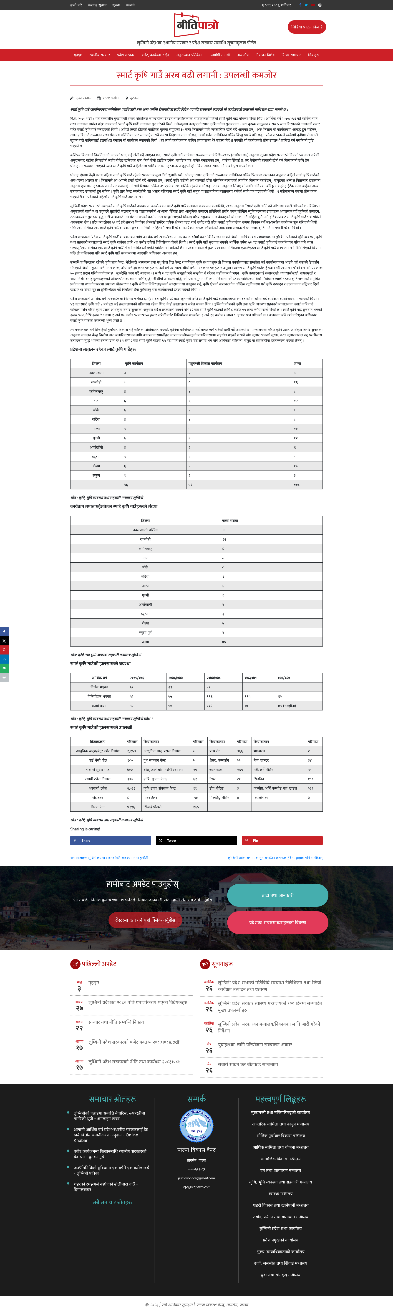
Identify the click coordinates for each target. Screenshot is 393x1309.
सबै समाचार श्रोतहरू (112, 1202)
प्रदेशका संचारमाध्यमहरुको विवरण (277, 922)
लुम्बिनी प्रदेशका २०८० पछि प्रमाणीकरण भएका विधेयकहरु (137, 1002)
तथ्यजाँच (243, 55)
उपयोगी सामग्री (220, 55)
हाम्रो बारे (76, 5)
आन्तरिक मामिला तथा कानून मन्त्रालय (280, 1124)
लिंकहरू (313, 55)
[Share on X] (4, 640)
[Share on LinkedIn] (4, 659)
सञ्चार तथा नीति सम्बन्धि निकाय (116, 1022)
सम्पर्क (130, 5)
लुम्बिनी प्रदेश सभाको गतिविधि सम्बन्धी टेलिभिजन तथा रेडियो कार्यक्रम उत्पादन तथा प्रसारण (269, 986)
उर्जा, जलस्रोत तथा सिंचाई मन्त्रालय (280, 1263)
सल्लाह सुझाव (97, 5)
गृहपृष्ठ (78, 55)
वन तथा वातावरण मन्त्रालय (280, 1170)
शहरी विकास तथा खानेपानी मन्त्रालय (281, 1205)
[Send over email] (4, 668)
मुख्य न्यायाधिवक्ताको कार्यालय (281, 1251)
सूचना (116, 5)
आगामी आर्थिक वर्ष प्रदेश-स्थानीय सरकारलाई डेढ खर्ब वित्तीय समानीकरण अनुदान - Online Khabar (111, 1135)
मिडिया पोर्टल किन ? (306, 27)
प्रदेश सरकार (125, 55)
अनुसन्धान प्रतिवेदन (189, 55)
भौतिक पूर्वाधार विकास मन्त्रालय (281, 1135)
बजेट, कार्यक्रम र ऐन (155, 55)
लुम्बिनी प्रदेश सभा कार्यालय (280, 1228)
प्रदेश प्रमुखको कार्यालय (280, 1240)
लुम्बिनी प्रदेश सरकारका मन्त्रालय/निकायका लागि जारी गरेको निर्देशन (269, 1027)
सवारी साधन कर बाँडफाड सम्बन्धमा (248, 1064)
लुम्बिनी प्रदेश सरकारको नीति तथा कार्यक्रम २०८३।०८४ (134, 1062)
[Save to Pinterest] (4, 649)
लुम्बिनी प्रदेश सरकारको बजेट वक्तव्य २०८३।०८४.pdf (133, 1042)
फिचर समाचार (291, 55)
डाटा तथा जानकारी (278, 895)
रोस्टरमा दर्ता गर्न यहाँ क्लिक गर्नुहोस (145, 920)
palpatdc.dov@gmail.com (196, 1178)
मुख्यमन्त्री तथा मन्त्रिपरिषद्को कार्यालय (280, 1112)
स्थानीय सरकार (99, 55)
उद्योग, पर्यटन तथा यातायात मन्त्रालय (280, 1216)
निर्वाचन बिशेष (265, 55)
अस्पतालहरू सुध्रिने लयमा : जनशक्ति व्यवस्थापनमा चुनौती (109, 857)
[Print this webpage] (4, 677)
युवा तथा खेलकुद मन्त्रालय (280, 1274)
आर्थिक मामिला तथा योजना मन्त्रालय (281, 1147)
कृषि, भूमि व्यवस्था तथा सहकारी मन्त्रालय (280, 1182)
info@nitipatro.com (196, 1187)
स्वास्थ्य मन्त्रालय (281, 1193)
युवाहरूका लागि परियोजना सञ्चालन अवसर (255, 1044)
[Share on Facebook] (4, 631)
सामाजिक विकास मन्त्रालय (281, 1158)
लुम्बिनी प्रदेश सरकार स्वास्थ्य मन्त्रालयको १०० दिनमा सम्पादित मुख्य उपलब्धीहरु (270, 1007)
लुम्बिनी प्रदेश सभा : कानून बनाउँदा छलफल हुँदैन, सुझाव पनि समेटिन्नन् (275, 857)
